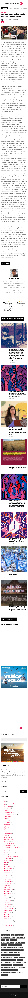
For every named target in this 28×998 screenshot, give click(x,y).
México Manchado (9, 839)
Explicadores (7, 828)
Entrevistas (7, 822)
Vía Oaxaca (7, 903)
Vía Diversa (7, 876)
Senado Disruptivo (9, 853)
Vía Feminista (7, 883)
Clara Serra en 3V (9, 812)
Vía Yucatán (7, 920)
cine (13, 952)
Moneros (23, 962)
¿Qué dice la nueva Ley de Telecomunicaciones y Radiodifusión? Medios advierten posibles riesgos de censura (17, 431)
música (3, 967)
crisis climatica (16, 955)
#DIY (13, 935)
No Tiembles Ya (8, 845)
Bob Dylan (7, 809)
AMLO (3, 940)
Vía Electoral (7, 881)
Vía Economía (8, 878)
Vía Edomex (7, 880)
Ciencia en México (18, 950)
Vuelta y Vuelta (8, 926)
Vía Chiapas (7, 872)
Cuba (5, 818)
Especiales (7, 824)
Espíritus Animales (9, 826)
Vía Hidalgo (7, 891)
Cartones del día (12, 945)
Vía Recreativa (8, 910)
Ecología (22, 957)
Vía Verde (6, 918)
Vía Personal (7, 904)
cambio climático (19, 942)
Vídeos (6, 924)
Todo (5, 864)
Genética (4, 962)
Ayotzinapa (13, 940)
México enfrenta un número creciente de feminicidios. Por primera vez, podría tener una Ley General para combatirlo (17, 609)
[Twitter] (5, 781)
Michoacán (7, 841)
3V (5, 805)
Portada (6, 851)
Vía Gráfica (7, 887)
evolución (4, 960)
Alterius (4, 937)
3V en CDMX (7, 807)
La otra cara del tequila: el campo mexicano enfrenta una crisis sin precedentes (17, 467)
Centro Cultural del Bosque (9, 947)
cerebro (20, 947)
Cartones (4, 945)
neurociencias (10, 967)
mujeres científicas (6, 965)
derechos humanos (7, 957)
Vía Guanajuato (8, 889)
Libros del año (8, 833)
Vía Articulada (8, 868)
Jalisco (10, 962)
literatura (16, 962)
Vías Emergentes (9, 922)
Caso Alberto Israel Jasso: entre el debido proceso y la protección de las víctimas (17, 540)
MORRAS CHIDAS (9, 843)
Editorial (6, 820)
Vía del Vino (7, 874)
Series (6, 855)
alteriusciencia (20, 937)
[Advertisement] (14, 709)
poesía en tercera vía (12, 970)
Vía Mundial (7, 901)
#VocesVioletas (20, 935)
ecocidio (15, 957)
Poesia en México (20, 967)
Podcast (6, 849)
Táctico (6, 862)
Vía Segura (7, 912)
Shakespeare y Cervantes (11, 856)
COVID (17, 952)
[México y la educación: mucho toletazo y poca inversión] (14, 32)
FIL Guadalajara (8, 832)
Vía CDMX (7, 870)
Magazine (7, 837)
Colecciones (7, 816)
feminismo (20, 960)
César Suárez (6, 19)
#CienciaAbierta (6, 935)
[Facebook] (2, 781)
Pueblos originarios (7, 972)
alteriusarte (11, 937)
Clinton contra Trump (10, 814)
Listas (5, 835)
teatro (16, 972)
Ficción (6, 830)
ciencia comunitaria (7, 950)
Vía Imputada (7, 893)
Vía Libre (6, 897)
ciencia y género (6, 952)
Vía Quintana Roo (9, 908)
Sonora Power (8, 858)
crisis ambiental (6, 955)
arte (7, 940)
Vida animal (5, 975)
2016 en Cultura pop (10, 803)
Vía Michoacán (8, 899)
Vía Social (6, 914)
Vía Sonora (7, 916)
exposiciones (12, 960)
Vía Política (3, 12)
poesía (3, 970)
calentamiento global (8, 942)
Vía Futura (7, 885)
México (20, 965)
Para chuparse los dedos (11, 847)
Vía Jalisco (7, 895)
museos (15, 965)
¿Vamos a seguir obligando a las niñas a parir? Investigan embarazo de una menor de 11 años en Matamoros (17, 394)
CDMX (20, 945)
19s (5, 801)
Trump (21, 972)
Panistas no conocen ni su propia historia (16, 573)
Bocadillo (6, 810)
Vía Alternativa (8, 866)
